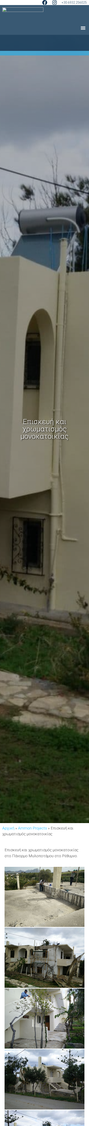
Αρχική (8, 828)
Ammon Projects (32, 828)
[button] (83, 28)
